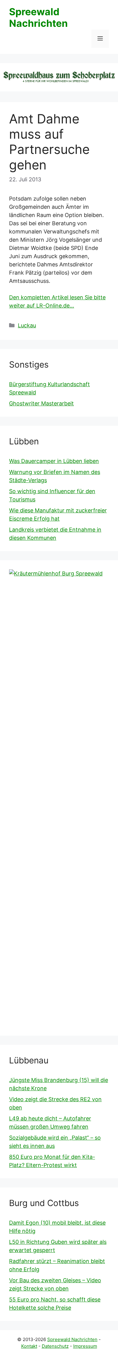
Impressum (85, 1346)
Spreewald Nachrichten (38, 17)
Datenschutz (55, 1346)
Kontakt (29, 1346)
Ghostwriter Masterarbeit (41, 403)
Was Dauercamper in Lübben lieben (54, 461)
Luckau (27, 325)
